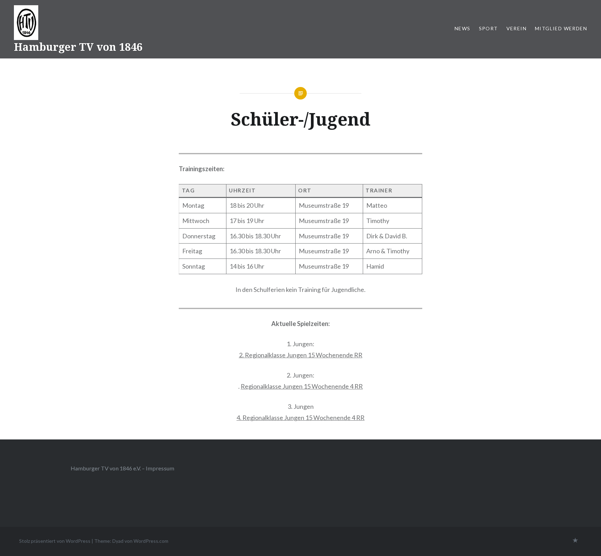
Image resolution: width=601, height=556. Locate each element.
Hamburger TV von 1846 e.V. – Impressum (122, 468)
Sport (488, 28)
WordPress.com (151, 541)
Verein (516, 28)
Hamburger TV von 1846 (78, 47)
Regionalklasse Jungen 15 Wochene (289, 386)
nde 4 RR (350, 386)
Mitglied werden (561, 28)
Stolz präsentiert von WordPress (54, 541)
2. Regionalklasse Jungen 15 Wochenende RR (300, 355)
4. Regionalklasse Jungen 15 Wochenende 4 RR (300, 417)
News (463, 28)
